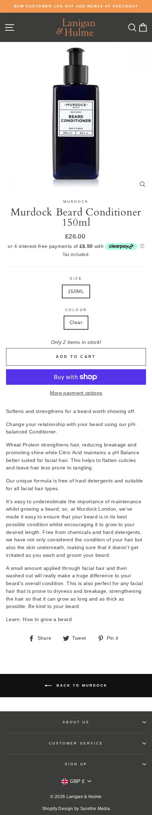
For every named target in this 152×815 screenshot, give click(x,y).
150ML (76, 291)
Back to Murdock (80, 685)
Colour (76, 310)
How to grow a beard (47, 619)
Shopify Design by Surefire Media (76, 808)
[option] (76, 6)
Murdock (76, 201)
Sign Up (76, 764)
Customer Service (76, 743)
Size (76, 278)
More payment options (76, 393)
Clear (76, 322)
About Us (76, 722)
